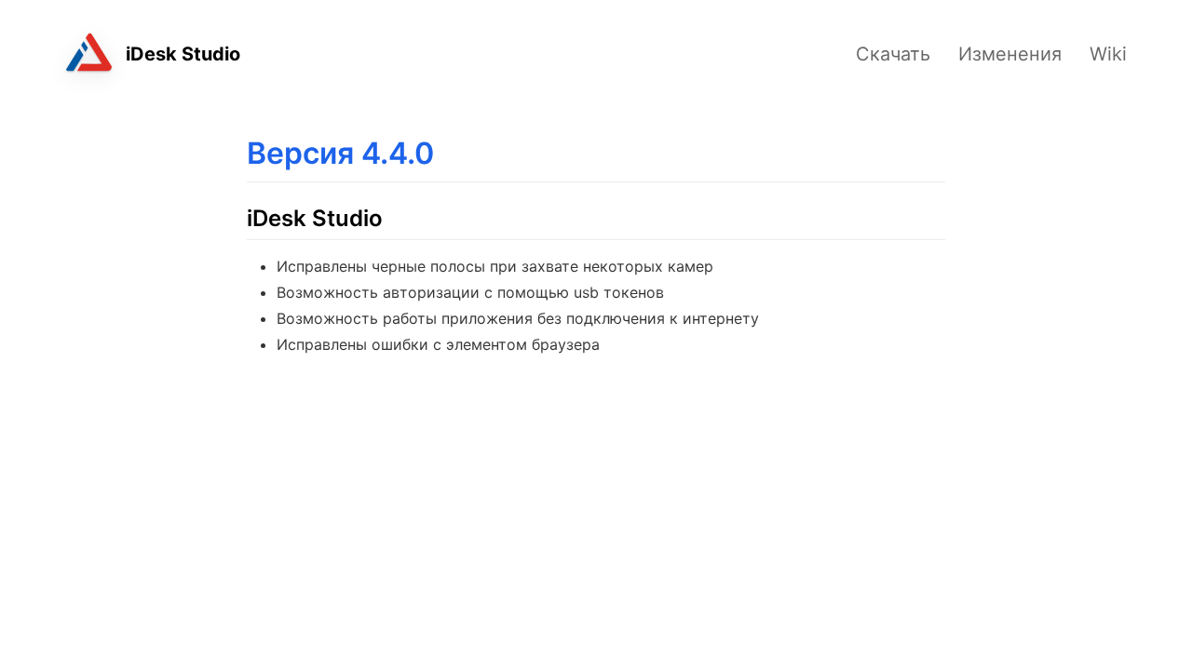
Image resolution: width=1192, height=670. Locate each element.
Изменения (1010, 54)
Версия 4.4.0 (340, 153)
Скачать (893, 54)
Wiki (1108, 54)
